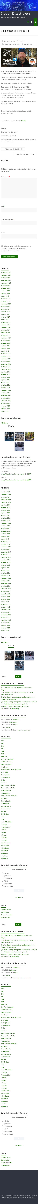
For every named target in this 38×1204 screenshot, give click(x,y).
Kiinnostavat (8, 878)
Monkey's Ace (5, 793)
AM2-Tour (4, 756)
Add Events (4, 423)
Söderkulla (16, 719)
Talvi (9, 44)
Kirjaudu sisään (6, 910)
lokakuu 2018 (5, 291)
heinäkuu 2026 (5, 272)
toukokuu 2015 (6, 390)
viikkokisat (4, 856)
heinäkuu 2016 (5, 354)
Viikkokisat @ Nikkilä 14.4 (25, 154)
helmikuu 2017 (5, 335)
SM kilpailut (5, 814)
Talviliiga (4, 824)
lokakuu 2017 (5, 314)
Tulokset (4, 838)
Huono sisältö (8, 886)
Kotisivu (3, 233)
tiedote (3, 832)
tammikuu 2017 (6, 338)
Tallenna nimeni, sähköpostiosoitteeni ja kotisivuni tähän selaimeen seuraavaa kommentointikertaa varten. (16, 248)
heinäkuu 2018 (5, 299)
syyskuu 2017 (5, 317)
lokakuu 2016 (5, 346)
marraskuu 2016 (6, 343)
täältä (23, 121)
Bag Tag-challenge (7, 759)
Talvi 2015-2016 (6, 822)
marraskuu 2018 (6, 288)
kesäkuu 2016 (5, 356)
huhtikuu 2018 (5, 306)
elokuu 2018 (5, 296)
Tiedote (3, 830)
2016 (2, 746)
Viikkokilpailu (16, 44)
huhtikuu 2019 (5, 278)
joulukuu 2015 (5, 372)
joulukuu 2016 (5, 340)
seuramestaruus (6, 806)
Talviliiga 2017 (5, 827)
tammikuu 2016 (6, 369)
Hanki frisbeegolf (6, 764)
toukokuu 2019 (6, 275)
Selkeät (6, 873)
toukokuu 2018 (6, 304)
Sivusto (3, 811)
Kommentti (5, 177)
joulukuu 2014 (5, 403)
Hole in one (4, 767)
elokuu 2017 (5, 320)
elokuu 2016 (5, 351)
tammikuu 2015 (6, 401)
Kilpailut (3, 783)
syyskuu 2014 (5, 409)
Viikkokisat (4, 851)
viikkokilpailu (5, 845)
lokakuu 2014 (5, 406)
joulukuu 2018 (5, 286)
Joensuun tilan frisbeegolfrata (11, 770)
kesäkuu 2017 (5, 325)
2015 (2, 741)
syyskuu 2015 (5, 380)
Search (18, 676)
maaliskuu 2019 (6, 280)
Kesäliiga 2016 (5, 775)
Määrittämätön (6, 790)
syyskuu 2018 (5, 293)
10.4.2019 (22, 41)
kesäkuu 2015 (5, 388)
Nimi (3, 206)
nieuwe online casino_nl (9, 796)
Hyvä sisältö (8, 884)
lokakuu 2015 (5, 377)
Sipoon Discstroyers (16, 13)
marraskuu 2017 (6, 312)
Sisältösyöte (5, 912)
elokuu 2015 (5, 382)
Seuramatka (5, 804)
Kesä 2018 (4, 772)
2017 (2, 749)
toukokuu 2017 (6, 327)
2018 (2, 751)
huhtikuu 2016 (5, 361)
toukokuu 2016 (6, 359)
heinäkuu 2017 (5, 322)
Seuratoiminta (5, 809)
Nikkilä (15, 725)
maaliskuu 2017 (6, 333)
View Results (19, 898)
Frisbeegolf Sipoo (6, 762)
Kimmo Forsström (9, 41)
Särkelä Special (6, 801)
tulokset (3, 835)
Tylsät (6, 881)
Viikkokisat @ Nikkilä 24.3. (13, 149)
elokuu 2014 (5, 411)
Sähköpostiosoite (7, 220)
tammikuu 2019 (6, 283)
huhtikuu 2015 (5, 393)
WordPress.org (5, 917)
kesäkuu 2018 (5, 301)
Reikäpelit (4, 798)
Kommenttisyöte (6, 915)
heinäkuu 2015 (5, 385)
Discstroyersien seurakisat (21, 730)
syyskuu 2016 (5, 348)
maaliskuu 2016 (6, 364)
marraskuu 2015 (6, 375)
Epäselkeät (7, 876)
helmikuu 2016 (5, 367)
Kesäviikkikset (5, 777)
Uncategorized (5, 843)
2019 (6, 44)
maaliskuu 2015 (6, 395)
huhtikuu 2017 (5, 330)
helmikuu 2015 (5, 398)
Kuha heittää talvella (8, 785)
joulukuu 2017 (5, 309)
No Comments (28, 44)
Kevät (3, 780)
